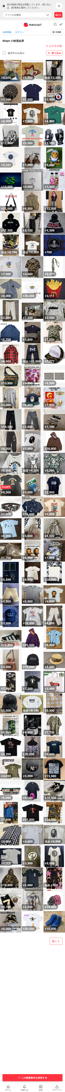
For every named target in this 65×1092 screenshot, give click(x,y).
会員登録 (7, 32)
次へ (54, 941)
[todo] (61, 24)
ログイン (19, 32)
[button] (55, 25)
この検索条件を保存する (34, 1077)
